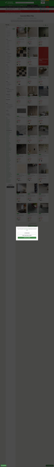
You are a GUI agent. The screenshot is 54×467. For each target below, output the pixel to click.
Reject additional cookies (27, 235)
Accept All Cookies (27, 237)
